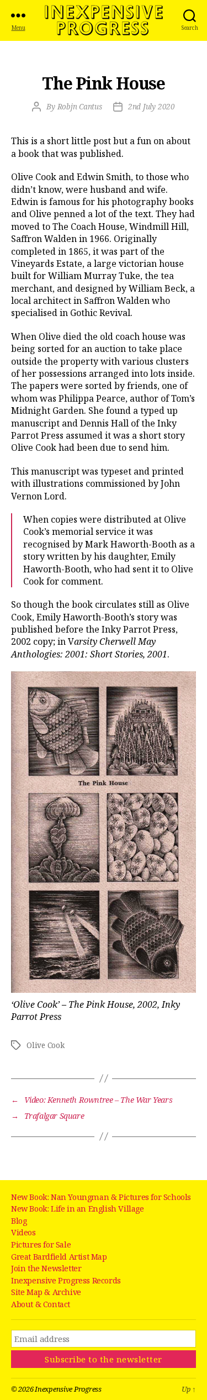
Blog (18, 1220)
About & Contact (40, 1304)
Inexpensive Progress (103, 20)
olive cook (45, 1045)
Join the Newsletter (46, 1268)
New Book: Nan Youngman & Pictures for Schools (101, 1197)
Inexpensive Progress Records (66, 1280)
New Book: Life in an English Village (77, 1208)
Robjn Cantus (79, 107)
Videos (23, 1232)
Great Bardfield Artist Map (59, 1256)
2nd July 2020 (151, 107)
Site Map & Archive (46, 1292)
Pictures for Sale (41, 1244)
